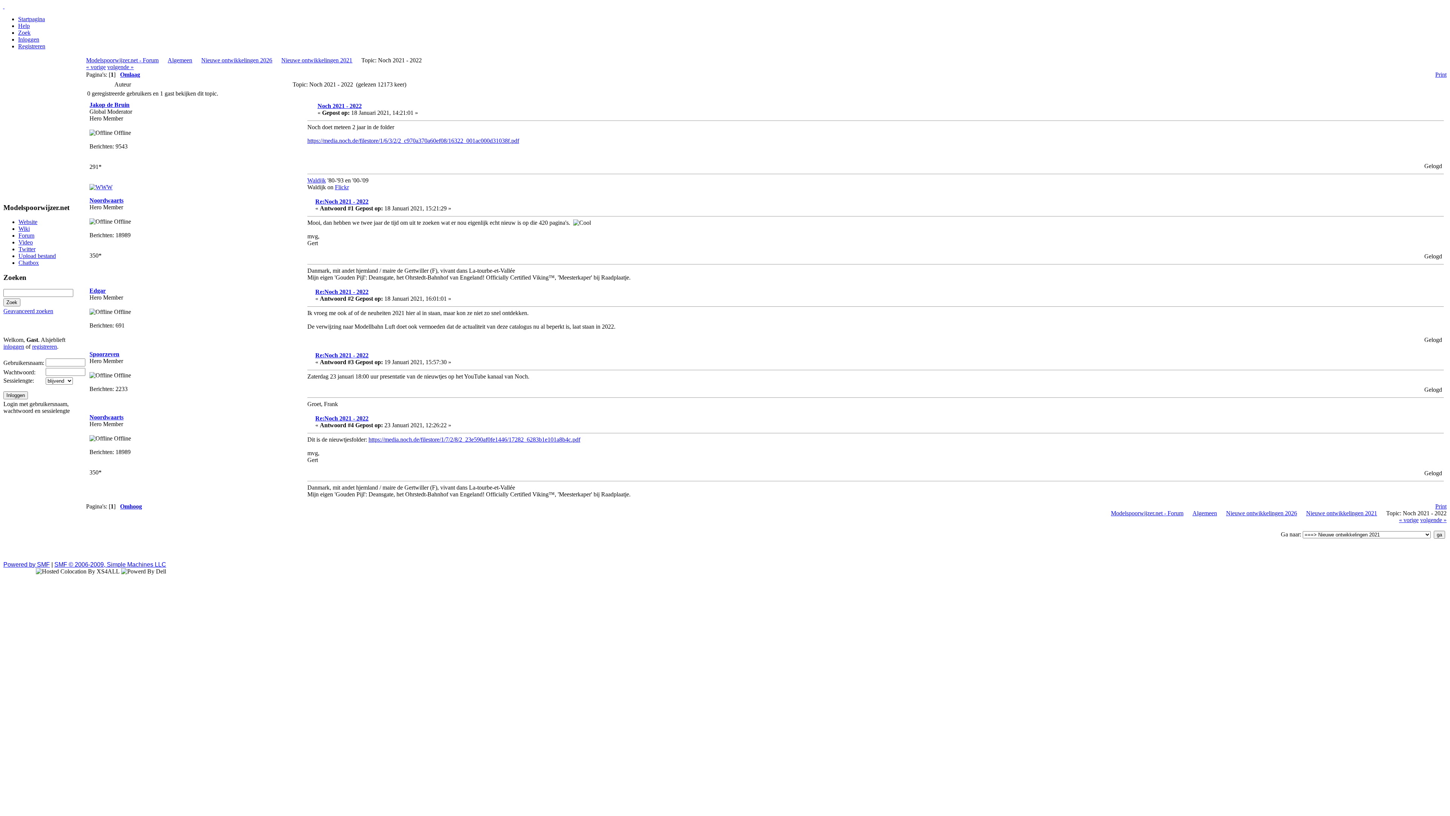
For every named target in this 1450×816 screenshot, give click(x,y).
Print (1441, 74)
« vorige (96, 67)
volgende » (120, 67)
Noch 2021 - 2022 (340, 106)
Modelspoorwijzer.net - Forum (122, 60)
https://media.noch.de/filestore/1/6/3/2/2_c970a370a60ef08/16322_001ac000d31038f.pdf (413, 141)
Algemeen (180, 60)
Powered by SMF (26, 564)
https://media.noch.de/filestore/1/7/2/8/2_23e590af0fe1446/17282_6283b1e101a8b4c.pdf (474, 439)
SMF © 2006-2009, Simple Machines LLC (110, 564)
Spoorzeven (104, 354)
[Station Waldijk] (101, 187)
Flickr (342, 187)
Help (24, 26)
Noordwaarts (106, 200)
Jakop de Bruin (109, 105)
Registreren (31, 46)
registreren (44, 346)
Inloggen (28, 39)
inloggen (13, 346)
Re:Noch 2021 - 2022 (342, 201)
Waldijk (316, 180)
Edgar (97, 290)
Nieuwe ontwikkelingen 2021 (316, 60)
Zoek (24, 32)
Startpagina (31, 19)
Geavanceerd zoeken (28, 311)
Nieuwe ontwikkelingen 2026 (236, 60)
